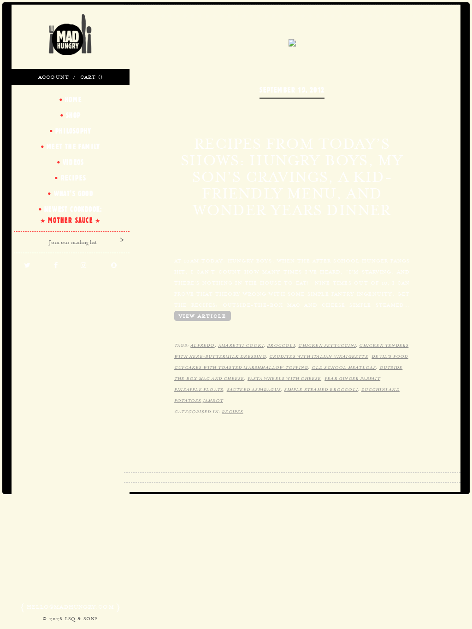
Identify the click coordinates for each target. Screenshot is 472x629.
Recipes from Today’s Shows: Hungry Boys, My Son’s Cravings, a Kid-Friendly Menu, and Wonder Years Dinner (292, 176)
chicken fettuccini (327, 345)
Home (73, 99)
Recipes (232, 411)
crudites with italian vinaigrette (318, 356)
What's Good (73, 193)
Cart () (91, 77)
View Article (202, 316)
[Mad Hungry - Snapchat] (114, 266)
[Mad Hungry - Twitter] (27, 266)
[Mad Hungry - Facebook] (56, 266)
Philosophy (73, 130)
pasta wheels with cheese (284, 378)
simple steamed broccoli (321, 389)
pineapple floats (198, 389)
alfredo (202, 345)
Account (53, 77)
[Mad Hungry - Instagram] (84, 266)
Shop (73, 115)
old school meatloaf (344, 367)
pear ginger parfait (352, 378)
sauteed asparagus (254, 389)
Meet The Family (73, 146)
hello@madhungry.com (70, 607)
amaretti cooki (241, 345)
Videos (73, 162)
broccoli (281, 345)
